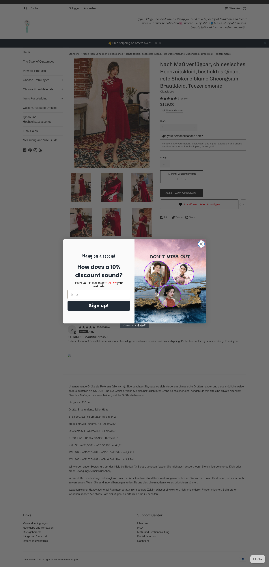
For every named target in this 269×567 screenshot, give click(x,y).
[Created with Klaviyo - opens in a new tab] (134, 325)
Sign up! (99, 306)
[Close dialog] (201, 244)
